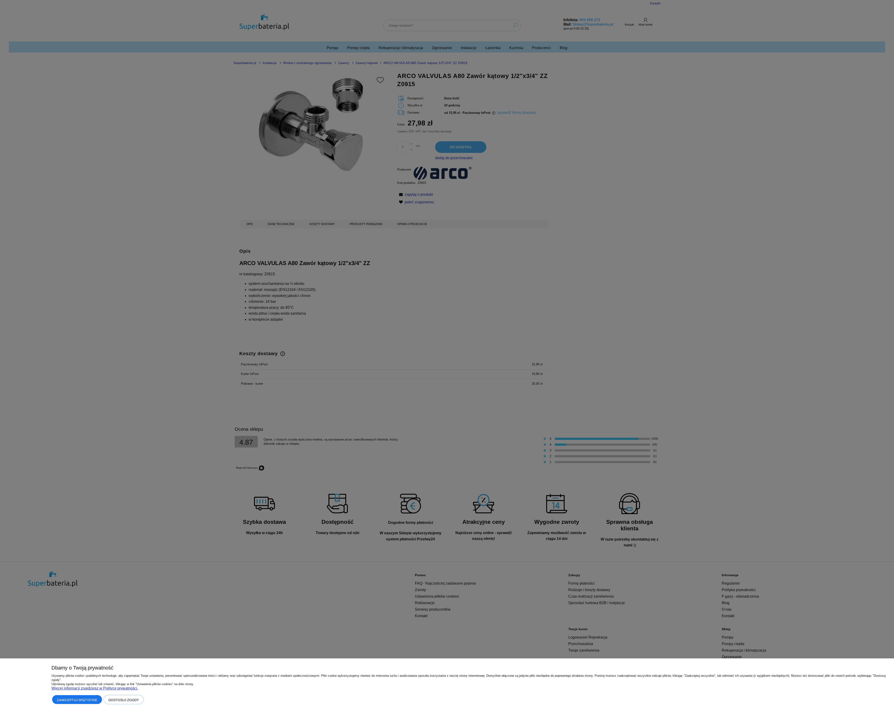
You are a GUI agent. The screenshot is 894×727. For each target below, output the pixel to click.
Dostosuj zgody (123, 700)
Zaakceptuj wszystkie (77, 700)
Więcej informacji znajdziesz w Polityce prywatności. (94, 688)
